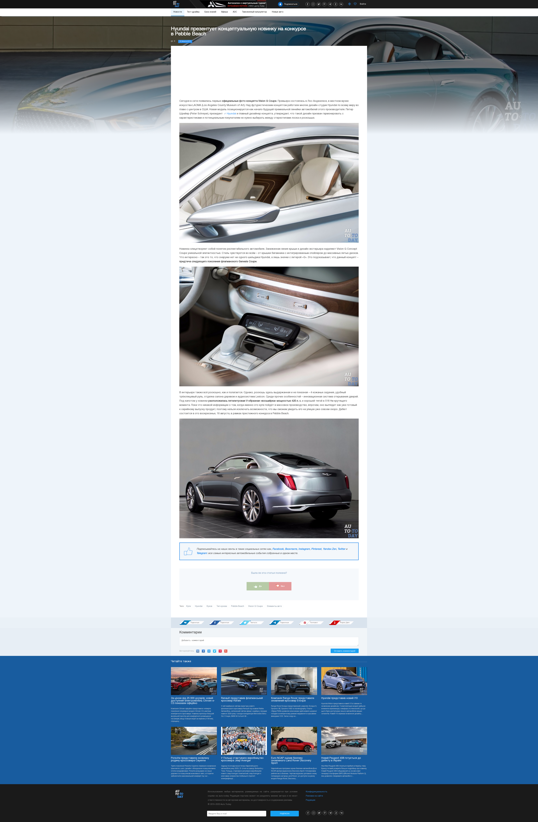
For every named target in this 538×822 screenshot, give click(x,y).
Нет (282, 586)
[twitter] (319, 4)
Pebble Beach (237, 606)
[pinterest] (324, 4)
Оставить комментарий (344, 651)
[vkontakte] (341, 4)
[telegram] (330, 4)
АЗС (235, 12)
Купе (188, 606)
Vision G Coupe (255, 606)
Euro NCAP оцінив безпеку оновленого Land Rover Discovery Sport (291, 760)
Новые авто (277, 12)
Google (226, 651)
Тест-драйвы (193, 12)
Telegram (202, 553)
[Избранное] (355, 4)
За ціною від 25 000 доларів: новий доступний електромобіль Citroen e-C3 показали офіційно (193, 701)
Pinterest (316, 549)
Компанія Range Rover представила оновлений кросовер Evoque (292, 699)
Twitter (341, 549)
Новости (177, 12)
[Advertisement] (269, 75)
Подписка (284, 814)
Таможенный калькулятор (254, 12)
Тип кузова (221, 606)
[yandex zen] (335, 4)
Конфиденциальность (316, 792)
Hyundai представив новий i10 (339, 698)
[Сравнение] (349, 4)
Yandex (220, 651)
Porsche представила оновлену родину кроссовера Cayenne (190, 759)
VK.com (198, 651)
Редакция (310, 800)
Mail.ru (209, 651)
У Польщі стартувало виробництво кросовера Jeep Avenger (242, 759)
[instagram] (313, 4)
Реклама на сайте (314, 796)
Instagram (304, 549)
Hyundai (231, 114)
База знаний (210, 12)
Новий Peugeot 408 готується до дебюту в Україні (341, 759)
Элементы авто (274, 606)
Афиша (224, 12)
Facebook (278, 549)
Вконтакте (291, 549)
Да (260, 586)
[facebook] (307, 4)
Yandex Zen (329, 549)
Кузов (209, 606)
